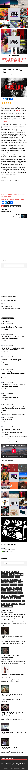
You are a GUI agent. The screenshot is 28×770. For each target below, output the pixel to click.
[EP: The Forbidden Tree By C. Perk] (14, 689)
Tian (13, 75)
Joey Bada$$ (10, 590)
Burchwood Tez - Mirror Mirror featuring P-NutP (11, 656)
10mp (17, 571)
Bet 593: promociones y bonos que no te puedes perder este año (13, 385)
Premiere (12, 595)
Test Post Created (7, 420)
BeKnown (11, 577)
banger (11, 574)
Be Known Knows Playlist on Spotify (9, 296)
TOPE (3, 603)
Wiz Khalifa (9, 606)
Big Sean (18, 577)
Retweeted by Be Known (15, 308)
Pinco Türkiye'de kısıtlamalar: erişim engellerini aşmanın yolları (13, 337)
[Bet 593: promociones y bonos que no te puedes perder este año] (14, 382)
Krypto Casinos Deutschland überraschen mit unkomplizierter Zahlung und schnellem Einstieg (12, 430)
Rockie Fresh (5, 598)
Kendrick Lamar (6, 593)
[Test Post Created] (14, 417)
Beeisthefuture (19, 574)
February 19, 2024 (6, 75)
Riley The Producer (15, 206)
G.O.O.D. (20, 585)
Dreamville (13, 585)
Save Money (17, 598)
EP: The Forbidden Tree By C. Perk (12, 694)
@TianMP (6, 304)
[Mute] (22, 456)
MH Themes (22, 768)
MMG (3, 595)
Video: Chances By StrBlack (10, 747)
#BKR (3, 571)
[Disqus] (14, 240)
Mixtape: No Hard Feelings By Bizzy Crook (12, 675)
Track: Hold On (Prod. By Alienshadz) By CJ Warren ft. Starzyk (13, 713)
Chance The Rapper (15, 579)
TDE (23, 601)
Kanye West (18, 590)
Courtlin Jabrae (6, 582)
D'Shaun (21, 582)
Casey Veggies (5, 579)
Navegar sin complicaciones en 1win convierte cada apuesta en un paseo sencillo (13, 408)
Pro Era (18, 595)
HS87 (15, 587)
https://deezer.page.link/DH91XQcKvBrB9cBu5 (12, 199)
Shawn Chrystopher (7, 601)
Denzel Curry (5, 585)
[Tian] (2, 304)
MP (7, 595)
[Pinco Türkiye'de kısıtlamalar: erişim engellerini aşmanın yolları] (14, 334)
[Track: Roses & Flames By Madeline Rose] (14, 631)
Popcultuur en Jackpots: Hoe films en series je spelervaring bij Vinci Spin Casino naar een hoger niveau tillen (13, 616)
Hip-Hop (4, 587)
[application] (14, 451)
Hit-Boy (10, 587)
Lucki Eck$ (14, 593)
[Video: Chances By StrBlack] (14, 742)
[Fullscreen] (24, 456)
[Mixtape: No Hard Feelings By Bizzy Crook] (14, 669)
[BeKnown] (14, 529)
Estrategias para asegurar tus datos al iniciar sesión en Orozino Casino (13, 326)
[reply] (23, 308)
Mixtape (21, 593)
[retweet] (24, 308)
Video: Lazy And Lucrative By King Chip (13, 732)
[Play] (3, 456)
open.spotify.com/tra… (6, 306)
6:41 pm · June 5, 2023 (5, 308)
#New (8, 571)
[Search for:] (14, 265)
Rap (23, 595)
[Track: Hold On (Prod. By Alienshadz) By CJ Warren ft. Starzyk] (14, 707)
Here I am (18, 110)
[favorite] (26, 308)
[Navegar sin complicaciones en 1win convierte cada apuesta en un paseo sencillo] (14, 404)
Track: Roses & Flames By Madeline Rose (12, 637)
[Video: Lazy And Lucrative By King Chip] (14, 727)
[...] (2, 331)
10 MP (12, 571)
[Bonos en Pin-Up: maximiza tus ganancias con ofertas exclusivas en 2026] (14, 357)
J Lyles (6, 206)
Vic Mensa (22, 603)
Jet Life (4, 590)
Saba (11, 598)
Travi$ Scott (14, 603)
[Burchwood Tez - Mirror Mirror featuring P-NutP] (14, 650)
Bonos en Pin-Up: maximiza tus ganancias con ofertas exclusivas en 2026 (13, 360)
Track (8, 603)
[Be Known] (14, 27)
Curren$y (14, 582)
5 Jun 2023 (24, 547)
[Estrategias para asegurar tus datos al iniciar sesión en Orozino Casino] (14, 323)
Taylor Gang (17, 601)
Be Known (4, 577)
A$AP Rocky (5, 574)
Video (3, 606)
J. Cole (19, 587)
